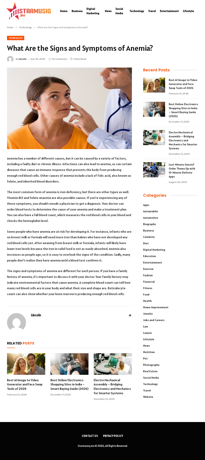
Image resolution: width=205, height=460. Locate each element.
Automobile (150, 211)
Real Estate (150, 371)
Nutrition (149, 352)
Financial (149, 281)
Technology (137, 11)
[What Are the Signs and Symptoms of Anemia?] (69, 108)
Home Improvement (155, 307)
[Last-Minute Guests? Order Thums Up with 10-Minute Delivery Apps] (154, 169)
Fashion (148, 275)
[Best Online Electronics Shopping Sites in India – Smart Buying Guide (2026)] (69, 364)
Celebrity (149, 237)
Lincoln (22, 58)
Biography (149, 224)
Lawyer (147, 333)
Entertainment (169, 11)
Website (148, 397)
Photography (151, 365)
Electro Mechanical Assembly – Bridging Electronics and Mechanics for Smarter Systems (112, 386)
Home (63, 11)
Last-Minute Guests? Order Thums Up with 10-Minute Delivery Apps (182, 170)
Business (77, 11)
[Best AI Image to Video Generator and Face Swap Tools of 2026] (26, 364)
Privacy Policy (113, 436)
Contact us (90, 436)
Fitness (147, 288)
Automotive (150, 218)
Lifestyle (188, 11)
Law (145, 326)
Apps (146, 205)
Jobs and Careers (153, 320)
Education (149, 256)
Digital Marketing (92, 11)
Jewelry (148, 313)
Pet (145, 358)
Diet (146, 243)
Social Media (119, 11)
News (108, 11)
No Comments (59, 58)
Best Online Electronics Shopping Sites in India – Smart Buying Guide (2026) (69, 384)
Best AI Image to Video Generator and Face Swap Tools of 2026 (24, 384)
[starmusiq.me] (28, 11)
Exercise (148, 269)
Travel (152, 11)
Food (146, 294)
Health (147, 301)
